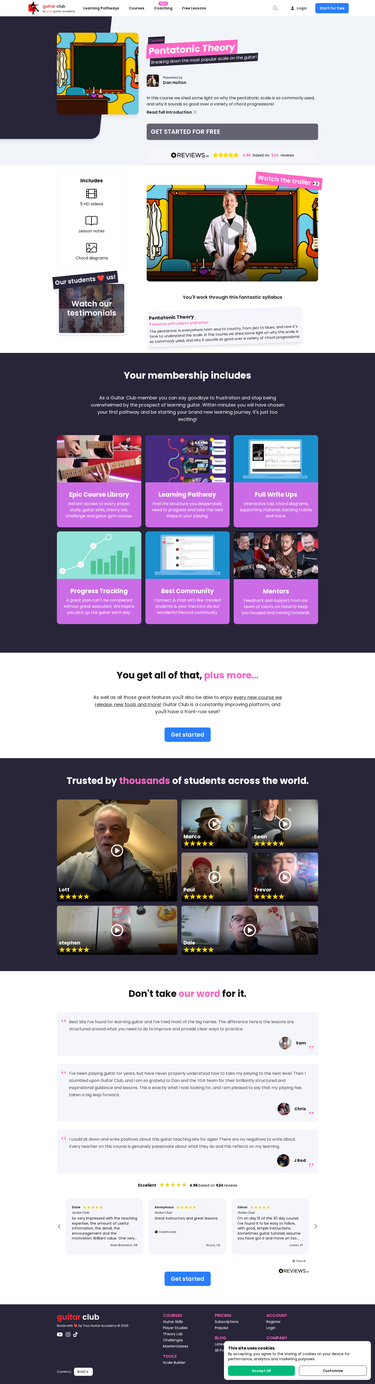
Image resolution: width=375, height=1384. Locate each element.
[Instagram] (68, 1334)
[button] (232, 112)
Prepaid (221, 1327)
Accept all (261, 1370)
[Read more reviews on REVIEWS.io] (294, 1272)
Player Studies (175, 1327)
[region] (187, 1226)
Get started (187, 735)
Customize (333, 1370)
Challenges (173, 1340)
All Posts (222, 1350)
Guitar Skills (173, 1321)
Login (302, 8)
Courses (136, 8)
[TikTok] (75, 1334)
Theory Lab (173, 1334)
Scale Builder (174, 1362)
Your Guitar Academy (100, 1325)
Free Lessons (194, 8)
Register (273, 1321)
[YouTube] (60, 1334)
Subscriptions (227, 1321)
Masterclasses (175, 1346)
